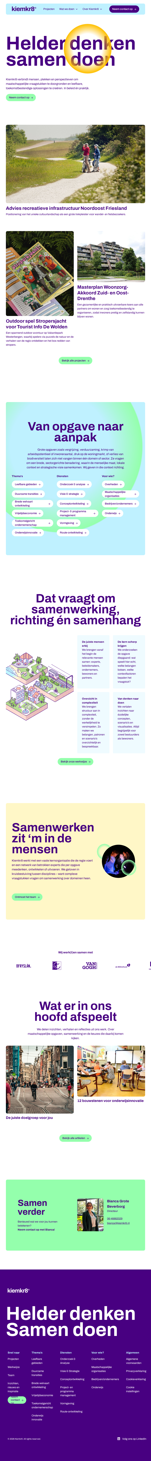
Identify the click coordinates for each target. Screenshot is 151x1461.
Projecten (49, 9)
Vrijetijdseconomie (42, 1395)
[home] (24, 9)
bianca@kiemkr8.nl (118, 1223)
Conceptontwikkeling (72, 1379)
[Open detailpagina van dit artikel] (40, 1045)
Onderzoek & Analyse (67, 1360)
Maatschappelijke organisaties (101, 1369)
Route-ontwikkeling (71, 1411)
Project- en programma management (68, 1391)
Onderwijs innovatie (37, 1417)
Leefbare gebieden (37, 1360)
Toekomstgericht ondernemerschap (42, 1405)
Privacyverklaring (136, 1371)
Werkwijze (14, 1367)
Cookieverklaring (136, 1379)
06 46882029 (114, 1218)
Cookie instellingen (132, 1389)
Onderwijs (97, 1387)
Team (11, 1375)
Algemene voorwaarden (133, 1360)
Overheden (98, 1358)
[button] (68, 9)
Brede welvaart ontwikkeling (40, 1385)
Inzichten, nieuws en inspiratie (13, 1387)
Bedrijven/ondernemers (105, 1379)
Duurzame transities (38, 1373)
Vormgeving (67, 1403)
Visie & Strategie (69, 1371)
